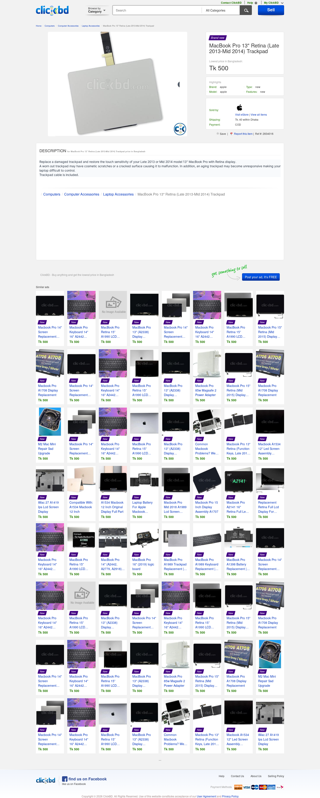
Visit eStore (242, 114)
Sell (271, 10)
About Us (256, 776)
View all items (259, 114)
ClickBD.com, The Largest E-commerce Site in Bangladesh (52, 11)
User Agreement (206, 796)
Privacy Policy (230, 796)
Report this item (243, 133)
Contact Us (237, 776)
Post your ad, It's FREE (261, 277)
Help (221, 776)
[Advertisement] (160, 227)
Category (95, 9)
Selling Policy (276, 776)
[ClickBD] (46, 781)
